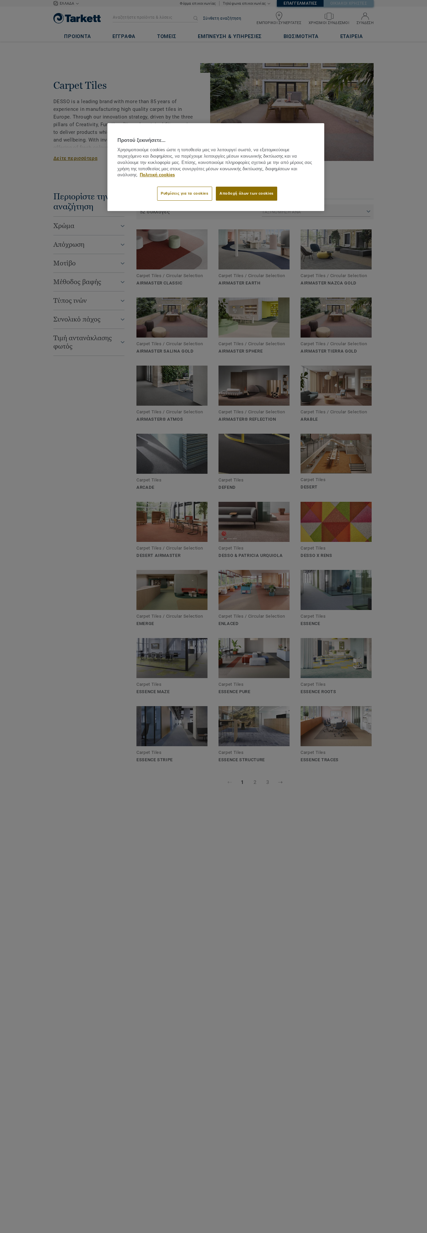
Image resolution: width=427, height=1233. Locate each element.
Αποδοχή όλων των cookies (247, 194)
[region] (215, 167)
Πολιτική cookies (157, 175)
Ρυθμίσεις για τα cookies (184, 194)
